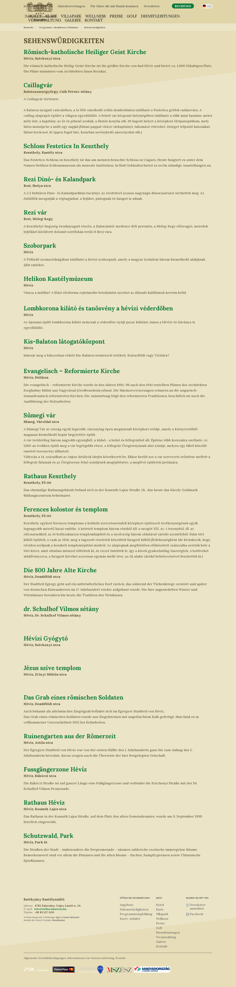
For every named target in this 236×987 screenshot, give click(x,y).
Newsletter (152, 6)
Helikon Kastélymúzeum (58, 279)
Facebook (196, 914)
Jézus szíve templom (52, 668)
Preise (116, 16)
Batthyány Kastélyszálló (44, 899)
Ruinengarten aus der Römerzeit (70, 736)
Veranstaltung (44, 20)
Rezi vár (35, 212)
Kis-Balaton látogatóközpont (64, 341)
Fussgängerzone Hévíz (55, 769)
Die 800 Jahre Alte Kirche (60, 570)
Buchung (183, 6)
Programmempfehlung (136, 914)
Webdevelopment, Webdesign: (39, 917)
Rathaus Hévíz (44, 802)
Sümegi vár (40, 415)
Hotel (35, 16)
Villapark (71, 16)
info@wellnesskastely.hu (50, 909)
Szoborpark (40, 245)
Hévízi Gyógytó (46, 638)
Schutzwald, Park (48, 835)
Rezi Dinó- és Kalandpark (60, 179)
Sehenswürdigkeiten (134, 909)
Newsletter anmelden (198, 906)
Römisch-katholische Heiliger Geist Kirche (85, 52)
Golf (132, 16)
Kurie (51, 16)
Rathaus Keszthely (50, 476)
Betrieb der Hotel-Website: (38, 920)
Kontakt (94, 20)
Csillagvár (38, 85)
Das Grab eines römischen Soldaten (73, 697)
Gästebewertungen (71, 6)
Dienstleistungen (160, 16)
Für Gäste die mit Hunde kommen (114, 6)
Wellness (95, 16)
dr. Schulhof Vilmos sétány (61, 609)
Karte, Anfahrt (130, 918)
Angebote (126, 905)
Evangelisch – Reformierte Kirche (72, 371)
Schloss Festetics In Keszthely (66, 146)
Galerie (73, 20)
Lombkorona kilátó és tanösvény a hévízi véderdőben (98, 308)
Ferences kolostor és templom (66, 509)
